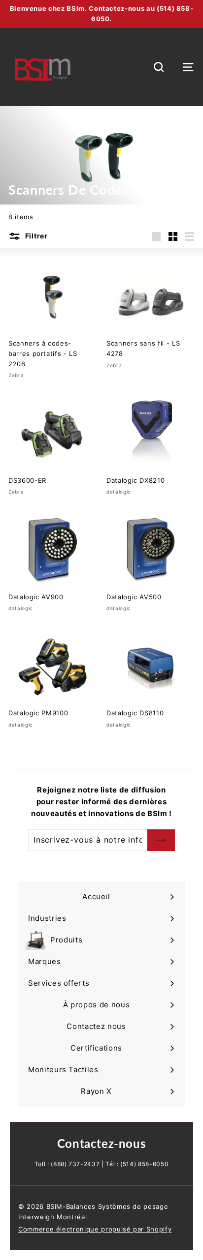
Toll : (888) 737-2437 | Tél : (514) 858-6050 (101, 1164)
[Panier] (173, 67)
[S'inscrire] (161, 840)
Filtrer (36, 236)
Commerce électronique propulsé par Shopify (94, 1229)
